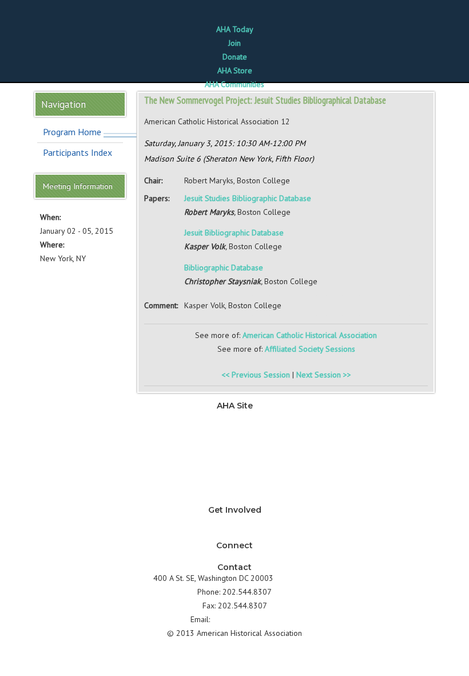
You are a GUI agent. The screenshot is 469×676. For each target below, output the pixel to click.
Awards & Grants (234, 485)
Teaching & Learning (234, 430)
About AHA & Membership (234, 499)
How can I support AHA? (234, 534)
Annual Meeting (234, 471)
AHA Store (234, 70)
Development (234, 458)
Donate (234, 57)
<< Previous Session (255, 375)
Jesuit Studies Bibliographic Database (247, 198)
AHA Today (234, 29)
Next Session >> (323, 375)
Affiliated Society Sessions (310, 349)
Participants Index (77, 152)
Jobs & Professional (234, 444)
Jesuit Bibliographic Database (234, 232)
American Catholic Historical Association (310, 335)
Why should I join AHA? (234, 521)
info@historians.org (245, 619)
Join (234, 43)
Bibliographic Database (223, 267)
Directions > (296, 578)
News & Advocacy (234, 416)
